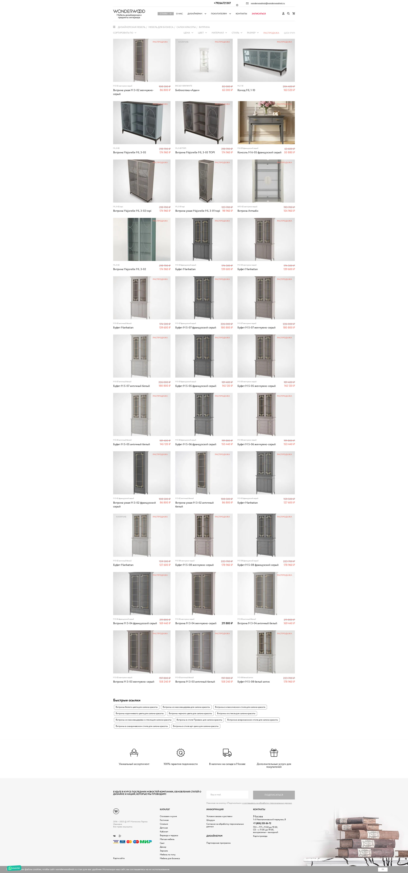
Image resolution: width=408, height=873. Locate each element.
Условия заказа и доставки (219, 816)
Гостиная (164, 820)
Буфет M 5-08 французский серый (258, 565)
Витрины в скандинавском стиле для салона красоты (142, 726)
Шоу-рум (289, 33)
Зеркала (164, 850)
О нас (179, 13)
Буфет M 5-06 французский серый (195, 444)
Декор (163, 847)
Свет (162, 843)
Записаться (259, 13)
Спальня (164, 824)
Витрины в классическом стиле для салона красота (240, 707)
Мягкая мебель (167, 839)
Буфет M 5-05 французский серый (195, 386)
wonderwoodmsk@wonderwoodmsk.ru (268, 3)
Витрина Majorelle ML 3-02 (129, 269)
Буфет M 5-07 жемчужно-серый (256, 328)
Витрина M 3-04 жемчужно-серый (195, 623)
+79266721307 (222, 3)
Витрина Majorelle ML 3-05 (129, 153)
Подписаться (274, 795)
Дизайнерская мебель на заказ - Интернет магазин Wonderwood (129, 11)
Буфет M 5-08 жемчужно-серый (194, 565)
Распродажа (271, 33)
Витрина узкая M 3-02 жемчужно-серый (133, 92)
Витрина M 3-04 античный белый (257, 623)
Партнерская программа (218, 843)
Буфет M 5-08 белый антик (253, 682)
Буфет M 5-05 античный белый (131, 444)
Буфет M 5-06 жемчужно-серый (256, 444)
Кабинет (164, 831)
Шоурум (210, 820)
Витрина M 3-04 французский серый (135, 623)
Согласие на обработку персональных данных (225, 825)
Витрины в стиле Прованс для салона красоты (199, 719)
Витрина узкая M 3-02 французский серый (134, 505)
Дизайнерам (195, 13)
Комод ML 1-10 (246, 90)
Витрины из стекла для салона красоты (236, 713)
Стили (163, 13)
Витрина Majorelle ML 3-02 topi (132, 211)
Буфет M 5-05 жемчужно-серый (256, 386)
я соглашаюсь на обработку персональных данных (267, 803)
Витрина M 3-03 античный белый (195, 682)
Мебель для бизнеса (170, 858)
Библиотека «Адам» (187, 90)
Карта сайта (118, 858)
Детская (164, 827)
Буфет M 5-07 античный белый (131, 386)
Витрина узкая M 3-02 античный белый (194, 505)
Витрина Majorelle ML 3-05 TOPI (195, 153)
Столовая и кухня (168, 816)
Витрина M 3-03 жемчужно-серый (133, 682)
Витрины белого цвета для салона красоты (137, 707)
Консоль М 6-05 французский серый (259, 153)
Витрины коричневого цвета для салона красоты (140, 713)
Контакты (241, 13)
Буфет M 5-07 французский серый (195, 328)
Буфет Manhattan (185, 269)
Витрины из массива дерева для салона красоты (186, 707)
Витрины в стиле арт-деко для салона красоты (196, 726)
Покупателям (219, 13)
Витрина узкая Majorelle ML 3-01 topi (197, 211)
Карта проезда (260, 836)
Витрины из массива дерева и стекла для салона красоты (143, 719)
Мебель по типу (167, 854)
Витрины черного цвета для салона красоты (190, 713)
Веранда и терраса (169, 835)
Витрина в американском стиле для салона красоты (252, 719)
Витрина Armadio (247, 211)
